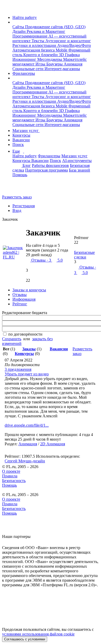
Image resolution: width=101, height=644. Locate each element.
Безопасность (14, 480)
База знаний (79, 170)
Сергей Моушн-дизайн (25, 461)
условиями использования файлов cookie (38, 634)
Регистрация (23, 206)
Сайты (18, 27)
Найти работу (24, 17)
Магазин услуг (26, 130)
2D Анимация (52, 444)
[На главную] (7, 8)
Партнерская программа (46, 170)
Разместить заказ (17, 197)
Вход (16, 210)
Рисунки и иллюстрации (34, 45)
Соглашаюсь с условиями (24, 639)
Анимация (73, 64)
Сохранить (11, 339)
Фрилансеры (23, 73)
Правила (9, 476)
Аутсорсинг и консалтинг (68, 41)
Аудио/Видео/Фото (74, 45)
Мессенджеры (50, 59)
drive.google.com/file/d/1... (27, 425)
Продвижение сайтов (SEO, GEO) (55, 27)
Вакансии (21, 140)
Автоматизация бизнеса (34, 50)
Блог (27, 165)
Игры (40, 64)
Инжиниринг (24, 59)
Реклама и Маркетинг (46, 31)
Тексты (38, 41)
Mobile (62, 50)
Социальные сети (28, 68)
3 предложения (18, 369)
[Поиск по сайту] (16, 188)
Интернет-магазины (62, 68)
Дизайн (19, 31)
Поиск (18, 144)
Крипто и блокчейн (41, 55)
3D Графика (69, 55)
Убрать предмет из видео (27, 374)
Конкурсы (21, 135)
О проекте (11, 471)
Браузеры (55, 64)
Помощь (19, 175)
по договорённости (25, 334)
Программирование (30, 36)
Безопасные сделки (84, 254)
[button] (14, 22)
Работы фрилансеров (50, 165)
